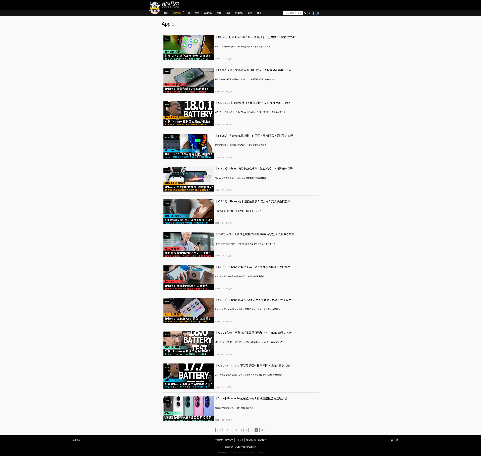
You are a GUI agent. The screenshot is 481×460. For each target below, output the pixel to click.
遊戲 (197, 13)
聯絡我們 (219, 440)
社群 (228, 13)
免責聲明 (229, 440)
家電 (250, 13)
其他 (259, 13)
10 (262, 430)
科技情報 (239, 13)
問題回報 (239, 440)
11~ (268, 430)
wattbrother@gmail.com (245, 447)
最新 (166, 13)
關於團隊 (262, 440)
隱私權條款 (251, 440)
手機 (188, 13)
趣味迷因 (208, 13)
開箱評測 (177, 13)
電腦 (219, 13)
